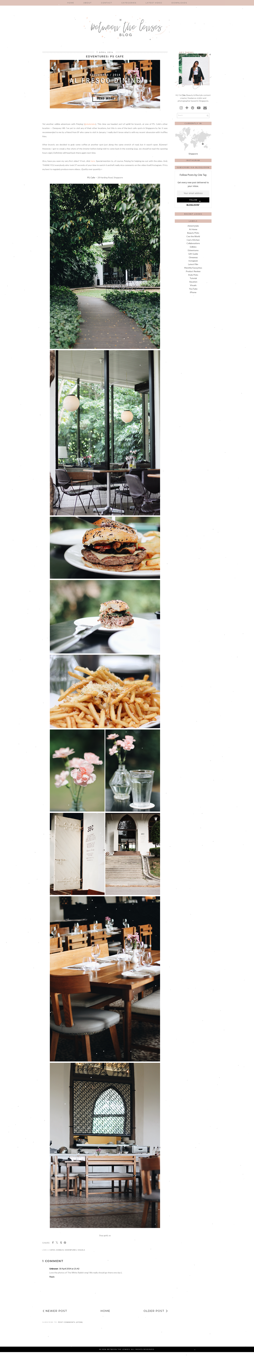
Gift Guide (193, 254)
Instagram (193, 260)
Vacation (193, 281)
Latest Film (193, 264)
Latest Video (154, 3)
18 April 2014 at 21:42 (69, 1268)
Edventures (71, 1250)
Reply (52, 1276)
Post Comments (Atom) (70, 1322)
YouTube (193, 289)
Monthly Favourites (193, 268)
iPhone (193, 292)
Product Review (193, 271)
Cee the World (193, 236)
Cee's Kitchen (193, 240)
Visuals (81, 1250)
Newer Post (56, 1311)
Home (70, 3)
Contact (106, 3)
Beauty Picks (193, 233)
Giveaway (193, 257)
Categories (128, 3)
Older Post (154, 1311)
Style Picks (193, 275)
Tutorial (193, 278)
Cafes (52, 1250)
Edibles (60, 1250)
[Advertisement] (193, 304)
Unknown (53, 1268)
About (87, 3)
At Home (193, 229)
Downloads (179, 3)
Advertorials (193, 226)
